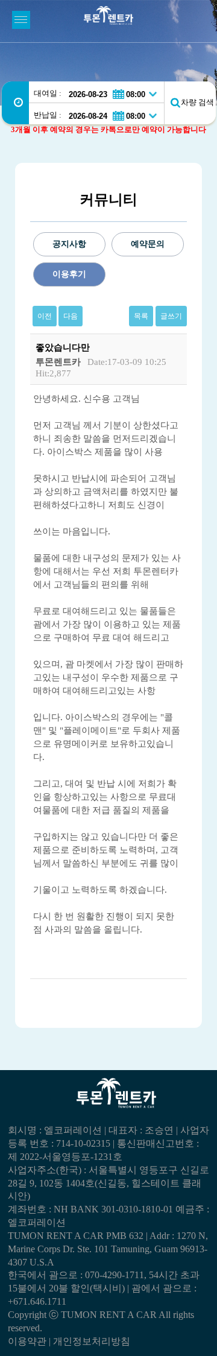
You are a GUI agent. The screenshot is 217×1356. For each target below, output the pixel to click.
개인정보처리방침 (91, 1341)
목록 (141, 316)
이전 (44, 316)
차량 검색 (197, 102)
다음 (70, 316)
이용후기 (69, 274)
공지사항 (69, 244)
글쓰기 (171, 316)
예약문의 (148, 244)
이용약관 (27, 1341)
